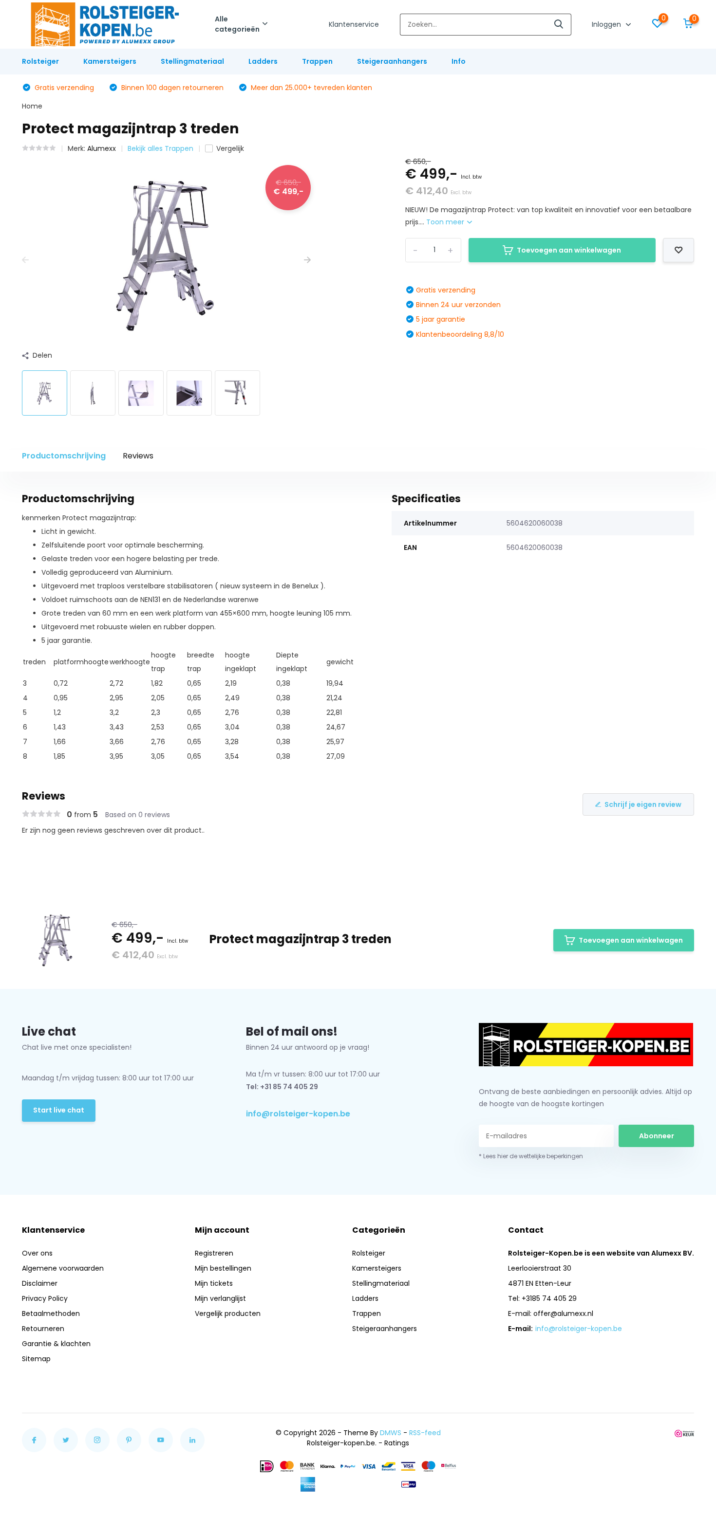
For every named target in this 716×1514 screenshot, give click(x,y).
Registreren (214, 1253)
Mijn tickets (214, 1283)
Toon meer (446, 222)
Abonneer (656, 1136)
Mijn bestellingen (223, 1268)
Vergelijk (230, 148)
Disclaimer (39, 1283)
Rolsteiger (40, 61)
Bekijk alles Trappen (160, 148)
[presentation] (25, 260)
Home (32, 106)
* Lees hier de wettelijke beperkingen (531, 1156)
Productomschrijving (64, 455)
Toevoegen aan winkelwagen (569, 250)
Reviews (138, 455)
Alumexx (101, 148)
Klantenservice (354, 24)
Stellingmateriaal (192, 61)
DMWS (390, 1433)
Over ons (37, 1253)
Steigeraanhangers (392, 61)
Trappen (317, 61)
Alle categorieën (237, 24)
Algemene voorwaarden (63, 1268)
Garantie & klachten (56, 1344)
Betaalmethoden (51, 1313)
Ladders (263, 61)
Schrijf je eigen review (642, 804)
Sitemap (36, 1359)
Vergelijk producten (228, 1313)
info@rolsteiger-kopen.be (298, 1113)
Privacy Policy (45, 1298)
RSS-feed (425, 1433)
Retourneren (43, 1328)
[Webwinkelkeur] (684, 1433)
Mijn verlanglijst (220, 1298)
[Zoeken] (559, 25)
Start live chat (58, 1110)
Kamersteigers (109, 61)
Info (459, 61)
